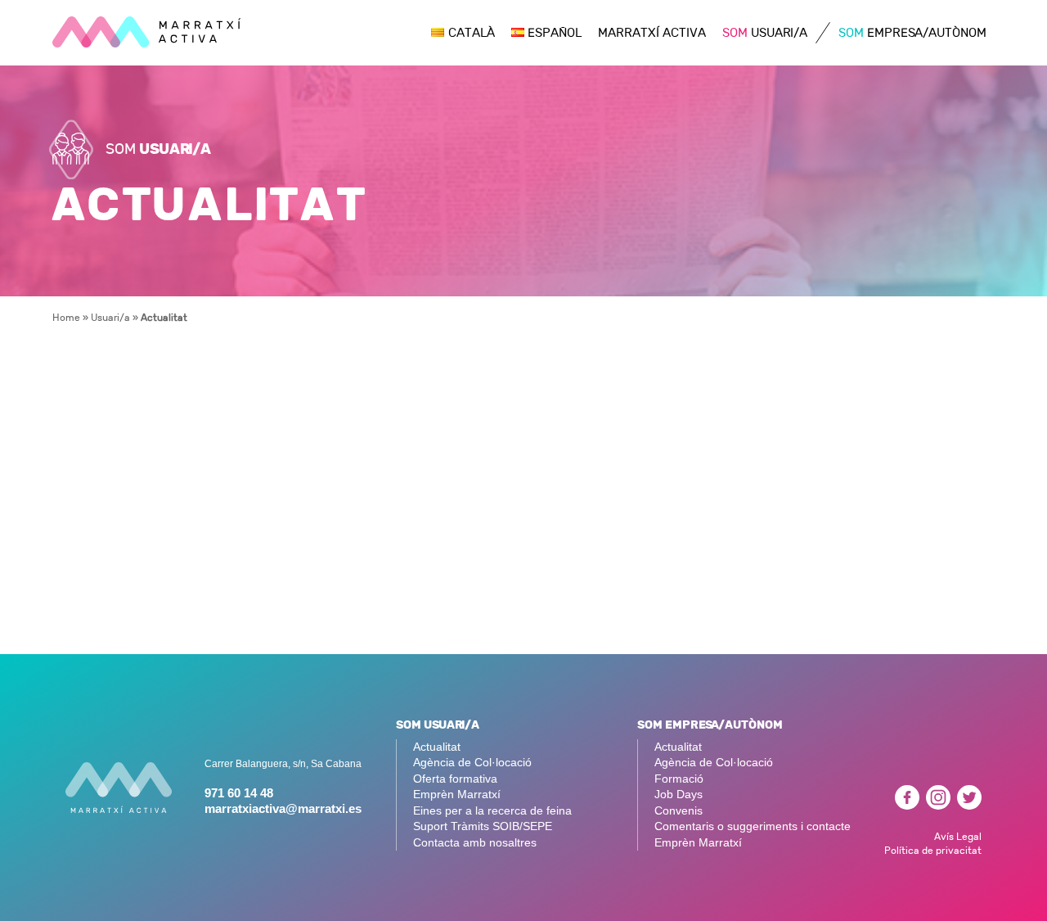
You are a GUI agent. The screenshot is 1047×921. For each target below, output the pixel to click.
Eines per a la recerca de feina (492, 811)
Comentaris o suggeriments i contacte (752, 826)
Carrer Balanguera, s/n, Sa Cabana (283, 764)
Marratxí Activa (652, 33)
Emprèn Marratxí (457, 794)
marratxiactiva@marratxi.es (283, 808)
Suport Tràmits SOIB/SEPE (482, 826)
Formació (678, 779)
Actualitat (437, 747)
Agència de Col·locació (472, 762)
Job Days (678, 794)
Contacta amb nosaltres (475, 843)
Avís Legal (958, 836)
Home (66, 317)
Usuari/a (764, 33)
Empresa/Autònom (912, 33)
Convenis (678, 811)
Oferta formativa (455, 779)
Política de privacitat (933, 850)
